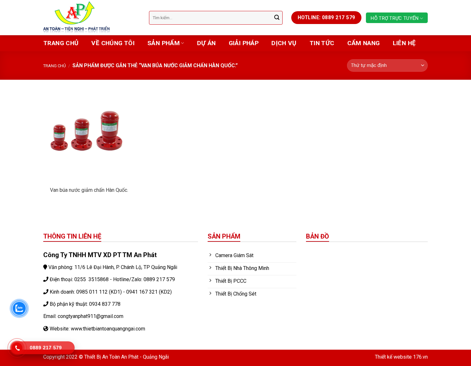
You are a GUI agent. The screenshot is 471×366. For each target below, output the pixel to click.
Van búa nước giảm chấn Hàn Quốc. (89, 190)
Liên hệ (404, 43)
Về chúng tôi (113, 43)
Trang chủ (60, 43)
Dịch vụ (284, 43)
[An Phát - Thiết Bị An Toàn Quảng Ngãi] (91, 17)
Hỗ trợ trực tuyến (394, 18)
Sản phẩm (163, 43)
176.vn (420, 357)
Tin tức (322, 43)
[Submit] (276, 17)
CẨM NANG (363, 43)
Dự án (206, 43)
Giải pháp (244, 43)
